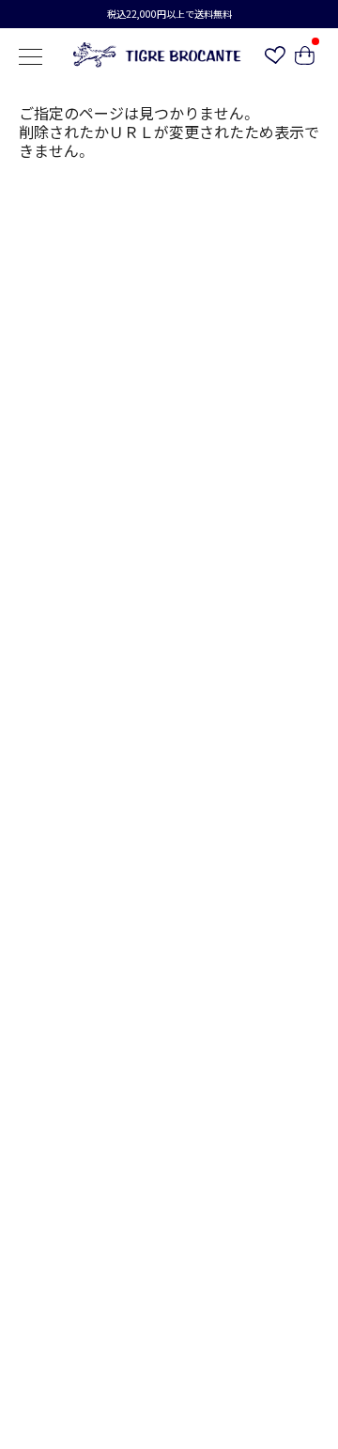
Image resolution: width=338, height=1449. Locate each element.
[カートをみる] (305, 58)
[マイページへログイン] (275, 57)
